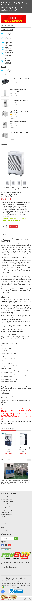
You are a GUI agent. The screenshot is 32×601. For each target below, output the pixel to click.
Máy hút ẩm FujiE (9, 421)
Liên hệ (3, 525)
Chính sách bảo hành (6, 499)
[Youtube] (9, 545)
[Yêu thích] (8, 444)
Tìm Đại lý (3, 523)
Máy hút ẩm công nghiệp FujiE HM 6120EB (16, 9)
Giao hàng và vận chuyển (7, 504)
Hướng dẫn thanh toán (6, 512)
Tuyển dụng (4, 527)
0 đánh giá (10, 192)
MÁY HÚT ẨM (12, 7)
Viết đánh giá (17, 192)
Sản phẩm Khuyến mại (6, 514)
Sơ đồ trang (4, 530)
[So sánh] (11, 444)
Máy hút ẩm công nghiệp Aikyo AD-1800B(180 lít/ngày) (18, 90)
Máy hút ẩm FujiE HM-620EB (8, 448)
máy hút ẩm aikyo (20, 421)
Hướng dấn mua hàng (6, 510)
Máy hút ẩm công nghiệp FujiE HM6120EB (16, 240)
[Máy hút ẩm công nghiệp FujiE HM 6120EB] (16, 164)
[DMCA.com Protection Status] (6, 549)
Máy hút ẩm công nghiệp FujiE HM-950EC (24, 448)
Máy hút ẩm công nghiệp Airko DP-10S (19, 100)
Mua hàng (14, 226)
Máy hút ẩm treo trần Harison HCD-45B (19, 79)
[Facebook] (2, 545)
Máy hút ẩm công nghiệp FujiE (16, 9)
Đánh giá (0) (12, 235)
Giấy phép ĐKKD (5, 517)
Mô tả (4, 235)
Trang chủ (4, 7)
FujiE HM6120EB (19, 289)
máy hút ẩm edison (9, 423)
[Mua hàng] (20, 444)
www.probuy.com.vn (11, 420)
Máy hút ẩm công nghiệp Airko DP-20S (19, 121)
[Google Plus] (6, 545)
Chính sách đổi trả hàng (7, 501)
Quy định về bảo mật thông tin (8, 497)
